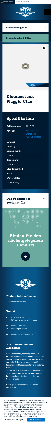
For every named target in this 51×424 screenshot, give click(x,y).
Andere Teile (32, 131)
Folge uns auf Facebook (22, 334)
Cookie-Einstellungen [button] (14, 420)
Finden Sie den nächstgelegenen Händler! (25, 240)
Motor (38, 137)
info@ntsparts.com (19, 325)
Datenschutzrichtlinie (17, 302)
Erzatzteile (31, 134)
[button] (44, 48)
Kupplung (30, 137)
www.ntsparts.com (19, 329)
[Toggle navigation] (47, 12)
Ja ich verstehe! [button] (36, 420)
